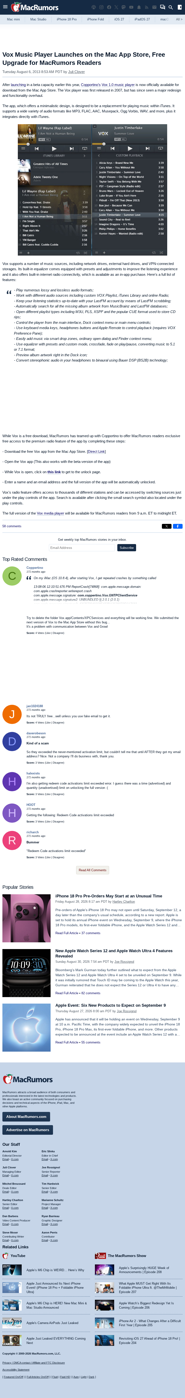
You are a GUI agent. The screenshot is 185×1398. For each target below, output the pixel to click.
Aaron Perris (49, 1232)
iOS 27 (119, 19)
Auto (76, 1376)
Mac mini (13, 19)
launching (18, 85)
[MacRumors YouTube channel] (131, 7)
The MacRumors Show (127, 1256)
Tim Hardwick (50, 1183)
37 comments (90, 933)
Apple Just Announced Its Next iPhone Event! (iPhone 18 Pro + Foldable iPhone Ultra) (55, 1288)
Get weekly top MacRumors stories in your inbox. (92, 539)
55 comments (90, 1042)
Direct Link (96, 451)
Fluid (55, 1376)
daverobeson (36, 733)
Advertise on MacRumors (27, 1130)
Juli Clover (76, 72)
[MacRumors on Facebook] (109, 7)
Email (5, 1159)
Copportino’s (91, 85)
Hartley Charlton (123, 901)
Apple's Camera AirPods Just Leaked (52, 1323)
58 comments (11, 526)
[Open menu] (5, 7)
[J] (12, 723)
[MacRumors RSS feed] (146, 7)
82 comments (90, 993)
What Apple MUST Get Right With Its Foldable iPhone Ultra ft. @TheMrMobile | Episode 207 (148, 1288)
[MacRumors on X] (116, 7)
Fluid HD (65, 1376)
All (179, 19)
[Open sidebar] (180, 7)
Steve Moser (10, 1232)
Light (83, 1376)
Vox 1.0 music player (118, 85)
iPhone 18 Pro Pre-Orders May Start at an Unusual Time (108, 896)
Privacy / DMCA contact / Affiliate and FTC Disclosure (33, 1362)
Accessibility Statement (15, 1369)
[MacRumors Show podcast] (93, 7)
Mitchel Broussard (14, 1183)
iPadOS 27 (142, 19)
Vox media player (50, 513)
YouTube (18, 1256)
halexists (33, 773)
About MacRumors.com (26, 1117)
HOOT (30, 805)
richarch (32, 832)
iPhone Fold (95, 19)
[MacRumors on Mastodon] (123, 7)
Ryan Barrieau (50, 1216)
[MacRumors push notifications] (139, 7)
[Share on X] (167, 526)
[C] (12, 584)
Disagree (58, 633)
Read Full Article (66, 933)
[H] (12, 790)
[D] (12, 750)
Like (48, 633)
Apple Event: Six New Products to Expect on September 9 (110, 1005)
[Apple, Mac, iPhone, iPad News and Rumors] (35, 12)
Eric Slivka (48, 1151)
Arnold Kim (9, 1151)
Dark (91, 1376)
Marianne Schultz (53, 1200)
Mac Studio (38, 19)
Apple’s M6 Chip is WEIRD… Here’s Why (55, 1270)
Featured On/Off (13, 1376)
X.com (15, 1159)
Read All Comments (92, 870)
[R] (12, 849)
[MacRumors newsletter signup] (154, 7)
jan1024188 (34, 706)
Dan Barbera (10, 1216)
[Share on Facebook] (178, 526)
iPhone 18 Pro (67, 19)
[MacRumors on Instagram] (101, 7)
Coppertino (34, 568)
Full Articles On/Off (38, 1376)
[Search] (172, 7)
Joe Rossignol (124, 961)
